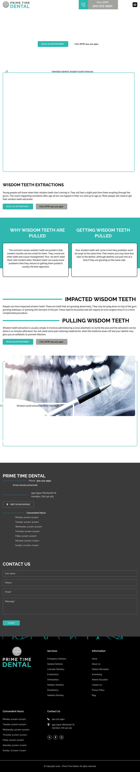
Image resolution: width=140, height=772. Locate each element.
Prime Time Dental (70, 766)
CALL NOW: (103, 2)
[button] (135, 4)
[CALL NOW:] (83, 4)
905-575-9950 (103, 6)
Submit (11, 623)
